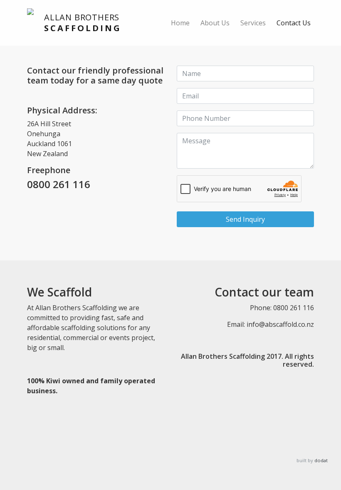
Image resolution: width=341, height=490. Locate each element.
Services (253, 22)
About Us (215, 22)
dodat (321, 460)
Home (180, 22)
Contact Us (294, 22)
